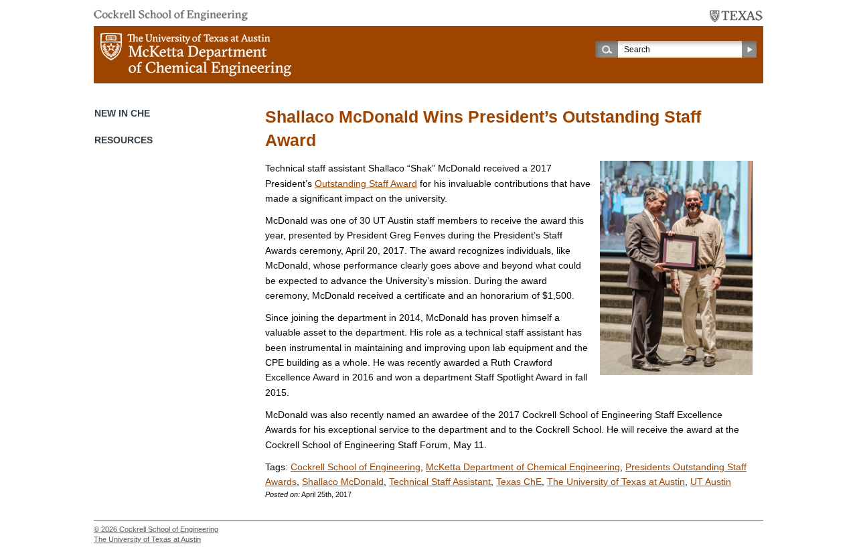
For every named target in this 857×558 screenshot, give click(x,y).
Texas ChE (519, 481)
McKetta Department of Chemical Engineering (523, 467)
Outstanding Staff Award (366, 183)
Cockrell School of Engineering (355, 467)
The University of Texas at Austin (616, 481)
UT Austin (710, 481)
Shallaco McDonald (343, 481)
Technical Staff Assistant (440, 481)
